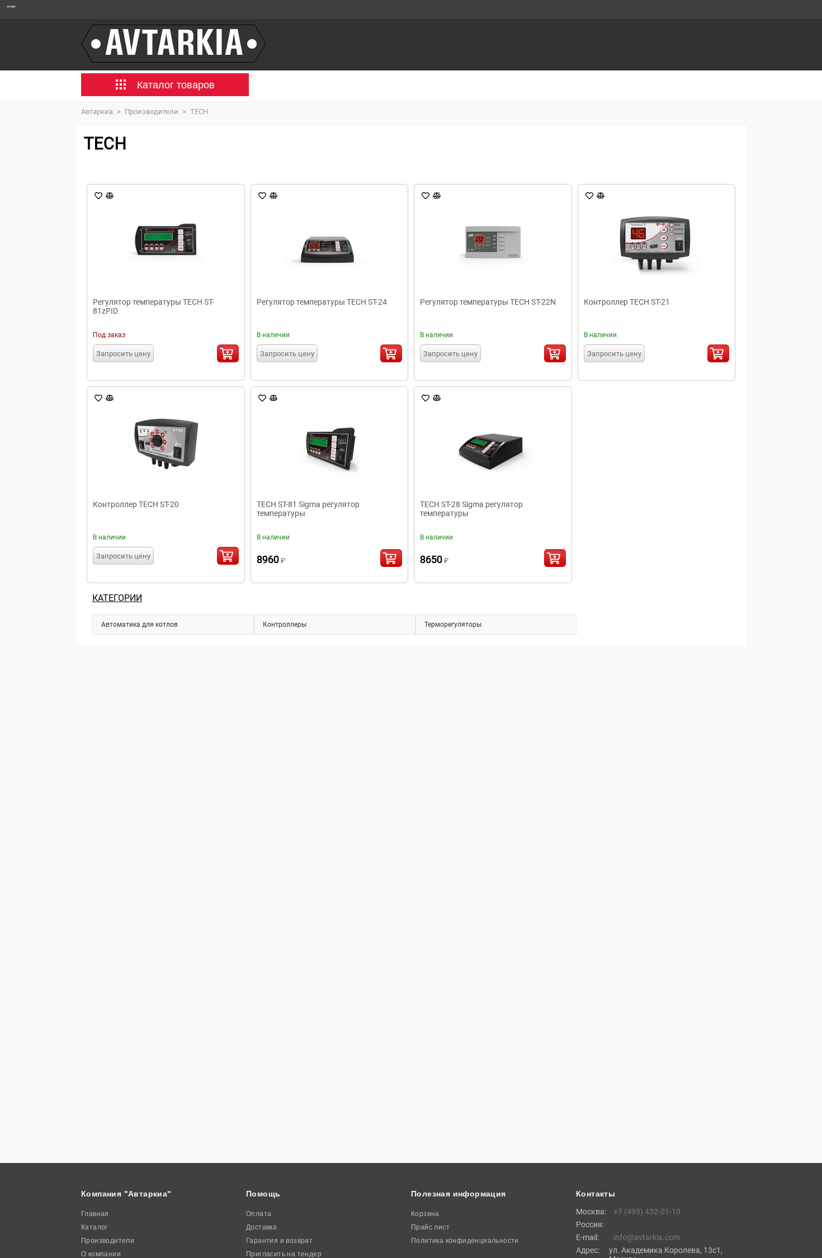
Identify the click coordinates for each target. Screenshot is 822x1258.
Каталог (94, 1227)
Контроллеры (284, 624)
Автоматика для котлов (139, 624)
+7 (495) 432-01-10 (647, 1211)
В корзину (228, 353)
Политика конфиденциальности (465, 1241)
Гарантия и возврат (279, 1241)
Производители (107, 1241)
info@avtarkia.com (646, 1237)
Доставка (261, 1227)
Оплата (258, 1214)
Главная (95, 1214)
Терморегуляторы (452, 624)
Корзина (425, 1214)
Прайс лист (430, 1227)
